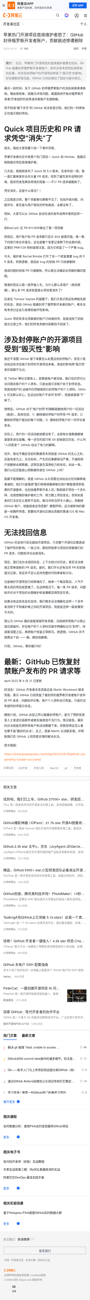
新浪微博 (24, 1239)
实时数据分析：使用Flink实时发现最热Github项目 (35, 1126)
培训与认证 (43, 1260)
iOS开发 (22, 768)
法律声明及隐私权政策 (16, 1275)
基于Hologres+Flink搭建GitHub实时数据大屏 (32, 1213)
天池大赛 (31, 1260)
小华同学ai (9, 811)
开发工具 (39, 768)
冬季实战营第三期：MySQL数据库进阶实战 (31, 1169)
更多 (6, 1137)
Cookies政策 (38, 1275)
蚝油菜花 (8, 1000)
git (66, 768)
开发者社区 (17, 1260)
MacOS (54, 768)
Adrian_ (7, 976)
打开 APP (77, 5)
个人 (83, 24)
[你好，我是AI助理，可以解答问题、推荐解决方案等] (66, 15)
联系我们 (45, 1251)
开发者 (77, 768)
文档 (6, 1260)
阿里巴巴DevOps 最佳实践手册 (23, 1177)
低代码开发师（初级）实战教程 (23, 1161)
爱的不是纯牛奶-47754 (16, 1023)
